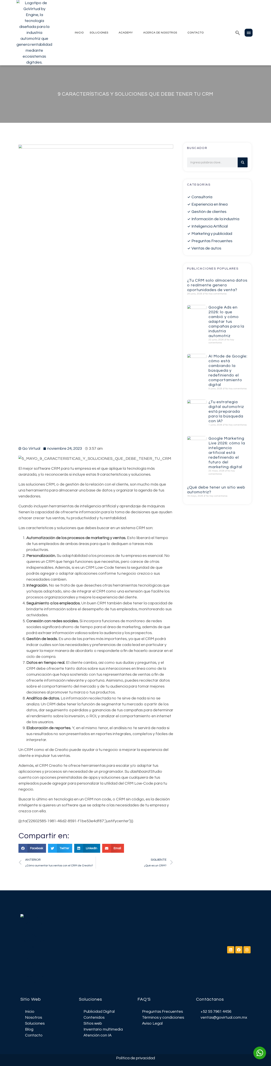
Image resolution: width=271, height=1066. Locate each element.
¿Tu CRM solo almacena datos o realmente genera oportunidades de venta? (217, 285)
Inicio (79, 32)
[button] (238, 33)
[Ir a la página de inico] (35, 949)
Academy (126, 32)
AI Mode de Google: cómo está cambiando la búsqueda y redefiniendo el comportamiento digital (228, 370)
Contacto (195, 32)
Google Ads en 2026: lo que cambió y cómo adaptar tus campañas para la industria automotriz (226, 321)
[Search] (243, 162)
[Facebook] (238, 949)
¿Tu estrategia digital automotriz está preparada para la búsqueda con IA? (226, 411)
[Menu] (249, 33)
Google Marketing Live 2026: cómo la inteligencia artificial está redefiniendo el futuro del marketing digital (227, 452)
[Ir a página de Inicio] (34, 32)
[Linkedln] (230, 949)
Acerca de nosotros (160, 32)
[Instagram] (247, 949)
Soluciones (99, 32)
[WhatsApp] (259, 1053)
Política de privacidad (135, 1058)
